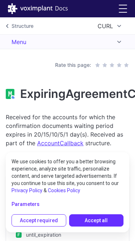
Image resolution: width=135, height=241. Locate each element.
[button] (123, 9)
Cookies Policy (64, 190)
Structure (22, 26)
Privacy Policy (27, 190)
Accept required (39, 220)
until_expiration (43, 235)
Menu (19, 42)
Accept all (96, 220)
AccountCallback (60, 143)
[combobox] (110, 26)
